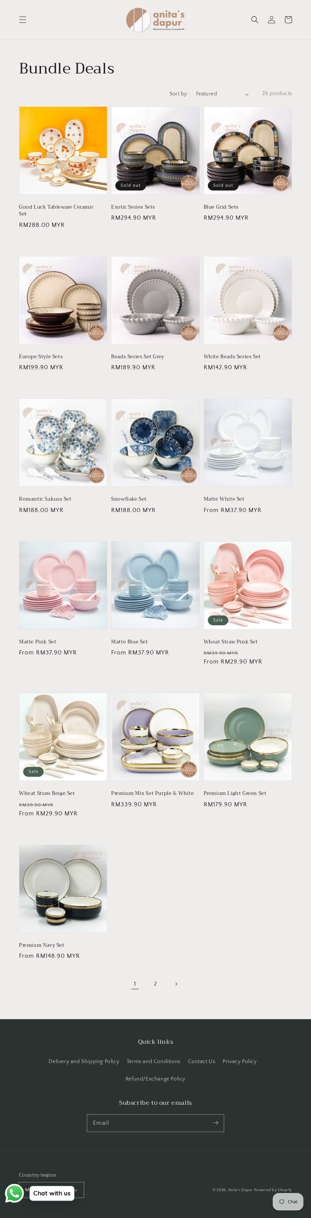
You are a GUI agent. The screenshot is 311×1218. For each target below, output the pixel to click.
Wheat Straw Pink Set (231, 642)
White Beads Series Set (232, 356)
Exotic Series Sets (133, 207)
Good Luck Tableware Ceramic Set (56, 210)
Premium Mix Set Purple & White (152, 793)
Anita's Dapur (240, 1190)
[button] (22, 19)
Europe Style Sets (41, 356)
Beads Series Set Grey (137, 356)
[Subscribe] (215, 1123)
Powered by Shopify (273, 1190)
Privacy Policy (239, 1062)
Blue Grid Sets (221, 207)
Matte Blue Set (129, 642)
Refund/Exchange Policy (155, 1079)
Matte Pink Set (37, 642)
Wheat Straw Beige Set (47, 793)
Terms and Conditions (154, 1062)
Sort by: (179, 94)
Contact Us (201, 1062)
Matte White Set (224, 499)
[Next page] (176, 984)
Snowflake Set (129, 499)
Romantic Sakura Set (45, 499)
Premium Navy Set (41, 945)
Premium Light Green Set (235, 793)
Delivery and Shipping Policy (84, 1062)
